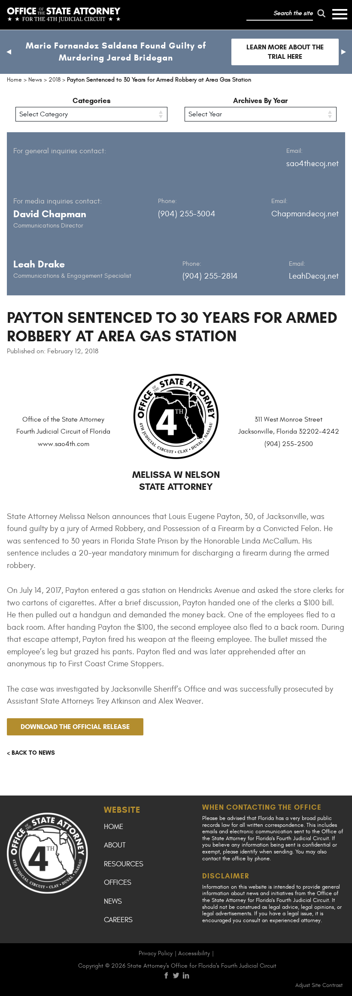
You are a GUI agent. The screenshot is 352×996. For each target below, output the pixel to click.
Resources (123, 864)
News (113, 901)
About (114, 845)
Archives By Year (260, 100)
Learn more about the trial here (285, 52)
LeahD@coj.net (314, 276)
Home (113, 827)
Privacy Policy (156, 953)
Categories (92, 100)
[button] (8, 52)
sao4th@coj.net (312, 163)
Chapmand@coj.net (305, 214)
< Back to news (31, 752)
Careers (118, 920)
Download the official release (75, 727)
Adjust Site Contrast (319, 985)
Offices (117, 882)
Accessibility (194, 953)
